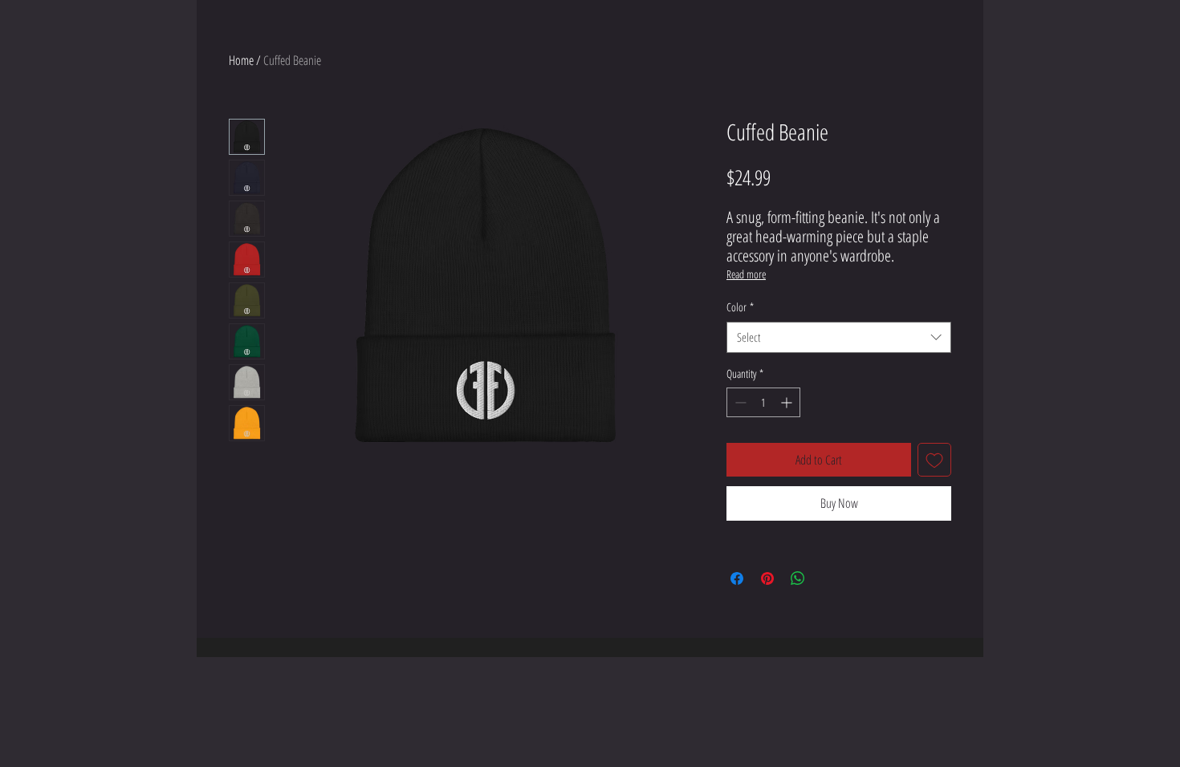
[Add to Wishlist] (934, 460)
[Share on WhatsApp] (798, 578)
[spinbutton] (763, 402)
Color (740, 307)
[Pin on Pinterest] (767, 578)
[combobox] (838, 337)
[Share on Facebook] (737, 578)
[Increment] (788, 402)
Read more (746, 274)
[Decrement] (739, 402)
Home (241, 60)
